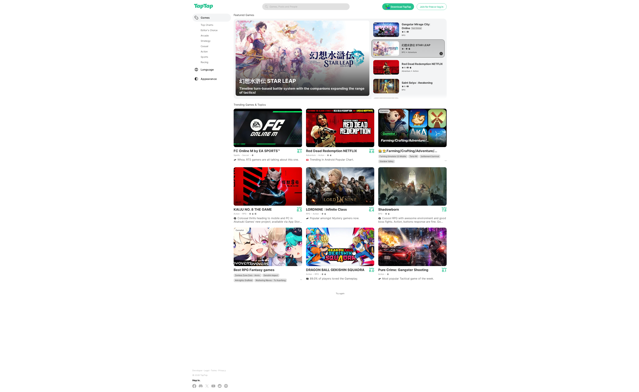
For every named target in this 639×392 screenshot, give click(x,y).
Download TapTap (401, 6)
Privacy (222, 370)
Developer (197, 370)
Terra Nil (413, 156)
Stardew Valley (387, 161)
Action (321, 155)
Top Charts (207, 24)
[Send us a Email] (226, 386)
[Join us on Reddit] (220, 386)
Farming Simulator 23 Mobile (393, 156)
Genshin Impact (271, 275)
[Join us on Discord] (201, 386)
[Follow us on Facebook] (194, 386)
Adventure (311, 155)
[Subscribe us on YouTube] (213, 386)
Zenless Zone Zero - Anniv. (247, 275)
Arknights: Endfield (243, 280)
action (204, 51)
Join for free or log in (431, 6)
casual (204, 46)
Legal (206, 370)
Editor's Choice (209, 30)
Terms (214, 370)
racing (205, 62)
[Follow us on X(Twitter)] (207, 386)
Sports (237, 155)
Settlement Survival (430, 156)
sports (204, 56)
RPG (244, 213)
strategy (206, 40)
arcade (205, 35)
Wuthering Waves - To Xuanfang (271, 280)
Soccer (245, 155)
